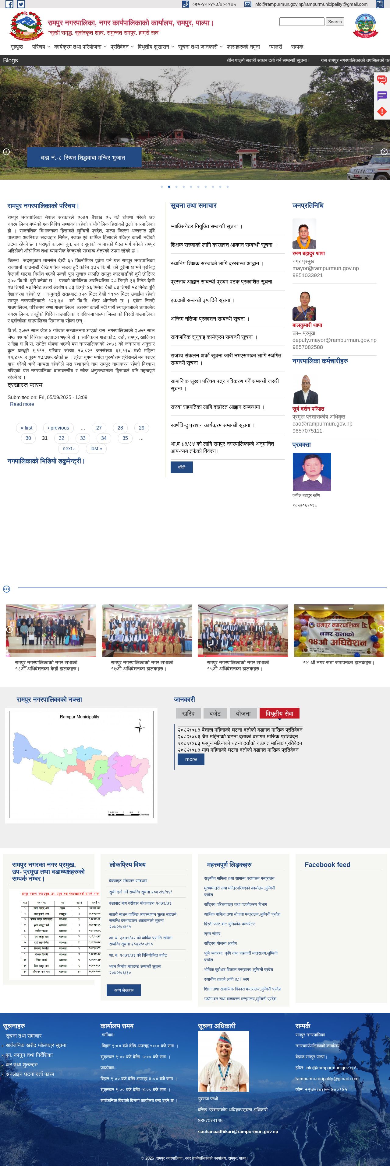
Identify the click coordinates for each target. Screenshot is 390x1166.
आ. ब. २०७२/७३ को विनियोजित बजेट (138, 955)
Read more (22, 404)
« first (26, 427)
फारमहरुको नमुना (243, 47)
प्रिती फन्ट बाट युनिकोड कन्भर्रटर (229, 923)
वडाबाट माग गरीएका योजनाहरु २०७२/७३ (140, 903)
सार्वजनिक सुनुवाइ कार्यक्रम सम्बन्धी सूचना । (214, 337)
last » (96, 448)
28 (120, 427)
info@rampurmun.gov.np (330, 1067)
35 (125, 438)
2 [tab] (168, 186)
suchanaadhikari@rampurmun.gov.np (238, 1131)
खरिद (188, 713)
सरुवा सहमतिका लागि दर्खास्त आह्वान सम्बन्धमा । (218, 407)
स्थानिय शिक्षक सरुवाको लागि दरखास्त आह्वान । (217, 263)
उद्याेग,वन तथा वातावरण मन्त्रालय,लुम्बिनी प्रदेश (240, 998)
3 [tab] (176, 186)
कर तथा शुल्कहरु (22, 1064)
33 (83, 438)
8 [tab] (212, 186)
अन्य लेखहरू (123, 990)
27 (99, 427)
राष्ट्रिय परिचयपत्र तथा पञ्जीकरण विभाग (235, 904)
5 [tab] (190, 186)
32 (61, 438)
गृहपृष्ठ (17, 47)
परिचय (38, 47)
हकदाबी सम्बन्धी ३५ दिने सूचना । (203, 300)
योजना (243, 713)
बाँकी (181, 467)
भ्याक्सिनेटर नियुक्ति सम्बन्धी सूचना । (207, 226)
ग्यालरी (275, 47)
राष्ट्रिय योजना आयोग (220, 943)
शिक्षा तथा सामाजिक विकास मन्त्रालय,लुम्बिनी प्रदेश (242, 989)
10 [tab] (227, 186)
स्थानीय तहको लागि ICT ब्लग (226, 979)
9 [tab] (220, 186)
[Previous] (6, 151)
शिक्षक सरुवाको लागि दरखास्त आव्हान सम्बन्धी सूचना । (224, 245)
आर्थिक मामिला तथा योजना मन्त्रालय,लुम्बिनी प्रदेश (242, 914)
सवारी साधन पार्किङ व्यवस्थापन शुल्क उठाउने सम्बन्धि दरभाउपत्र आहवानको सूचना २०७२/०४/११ (142, 920)
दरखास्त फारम (25, 385)
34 (104, 438)
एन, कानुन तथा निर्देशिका (29, 1055)
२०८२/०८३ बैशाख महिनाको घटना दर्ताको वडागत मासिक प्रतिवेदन (240, 730)
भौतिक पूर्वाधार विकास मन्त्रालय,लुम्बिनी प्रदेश (238, 969)
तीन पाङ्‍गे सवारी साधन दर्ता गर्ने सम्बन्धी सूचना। (244, 60)
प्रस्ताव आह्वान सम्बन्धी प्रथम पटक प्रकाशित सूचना (221, 282)
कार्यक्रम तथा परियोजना (77, 47)
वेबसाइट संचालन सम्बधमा (128, 880)
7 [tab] (205, 186)
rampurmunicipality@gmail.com (327, 1078)
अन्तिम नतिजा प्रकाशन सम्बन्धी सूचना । (210, 319)
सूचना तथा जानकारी (198, 47)
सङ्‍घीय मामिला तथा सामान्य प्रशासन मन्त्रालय (239, 878)
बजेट (215, 713)
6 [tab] (198, 186)
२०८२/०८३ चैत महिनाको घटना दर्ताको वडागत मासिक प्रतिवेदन (238, 737)
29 (141, 427)
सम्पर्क (297, 47)
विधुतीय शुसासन (153, 47)
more (191, 759)
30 (28, 438)
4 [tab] (183, 186)
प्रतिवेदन (120, 47)
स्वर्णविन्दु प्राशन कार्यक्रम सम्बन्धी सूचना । (213, 425)
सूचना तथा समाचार (23, 1036)
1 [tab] (161, 186)
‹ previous (58, 427)
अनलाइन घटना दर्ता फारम (30, 1074)
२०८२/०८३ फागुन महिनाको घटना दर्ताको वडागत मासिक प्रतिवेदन (240, 743)
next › (69, 448)
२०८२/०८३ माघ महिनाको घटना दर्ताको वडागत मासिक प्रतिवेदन (238, 750)
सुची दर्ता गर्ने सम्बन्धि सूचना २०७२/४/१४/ (140, 891)
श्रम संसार (212, 933)
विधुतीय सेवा (279, 713)
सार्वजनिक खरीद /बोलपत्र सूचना (36, 1045)
